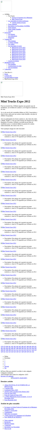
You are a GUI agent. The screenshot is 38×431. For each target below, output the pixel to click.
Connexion (7, 425)
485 (20, 346)
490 (33, 346)
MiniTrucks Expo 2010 (18, 59)
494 (7, 348)
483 (15, 346)
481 (9, 346)
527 (20, 351)
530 (28, 351)
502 (28, 348)
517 (30, 350)
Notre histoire (12, 27)
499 (20, 348)
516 (27, 350)
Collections (7, 69)
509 (9, 350)
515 (25, 350)
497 (15, 348)
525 (15, 351)
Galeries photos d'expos (19, 22)
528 (22, 351)
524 (12, 351)
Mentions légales (9, 423)
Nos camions (12, 41)
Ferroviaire (7, 32)
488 (28, 346)
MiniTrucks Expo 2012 (18, 57)
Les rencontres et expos (15, 46)
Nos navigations (13, 67)
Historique (11, 37)
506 (2, 350)
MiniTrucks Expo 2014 (18, 56)
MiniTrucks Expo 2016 (18, 54)
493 (4, 348)
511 (15, 350)
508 (7, 350)
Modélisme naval (9, 62)
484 (17, 346)
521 (4, 351)
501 (25, 348)
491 (35, 346)
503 (30, 348)
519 (35, 350)
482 (12, 346)
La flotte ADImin (13, 42)
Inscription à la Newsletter (12, 427)
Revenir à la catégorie (7, 376)
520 (2, 351)
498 (17, 348)
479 (4, 346)
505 (35, 348)
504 (33, 348)
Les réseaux (11, 34)
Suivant (6, 366)
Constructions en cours (14, 66)
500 (22, 348)
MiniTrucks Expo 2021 (18, 51)
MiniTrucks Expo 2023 (18, 49)
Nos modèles (12, 64)
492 (2, 348)
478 (2, 346)
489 (30, 346)
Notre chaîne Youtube (14, 29)
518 (33, 350)
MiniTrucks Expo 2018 (18, 52)
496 (12, 348)
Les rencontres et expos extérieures (18, 21)
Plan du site (7, 428)
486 (22, 346)
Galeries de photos (13, 61)
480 (7, 346)
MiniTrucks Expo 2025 (18, 47)
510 (12, 350)
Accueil (10, 31)
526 (17, 351)
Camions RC (8, 39)
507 (4, 350)
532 (33, 351)
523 (9, 351)
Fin (5, 368)
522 (7, 351)
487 (25, 346)
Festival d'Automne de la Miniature (22, 17)
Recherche (7, 422)
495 (9, 348)
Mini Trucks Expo (17, 19)
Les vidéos (11, 44)
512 (17, 350)
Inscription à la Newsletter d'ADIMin (19, 26)
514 (22, 350)
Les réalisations (12, 36)
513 (20, 350)
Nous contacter (12, 24)
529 (25, 351)
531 (30, 351)
